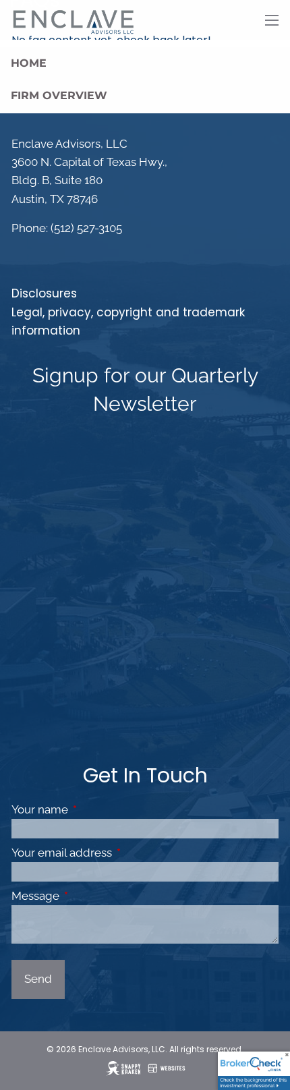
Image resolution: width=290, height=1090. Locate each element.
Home (29, 63)
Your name (95, 809)
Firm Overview (59, 95)
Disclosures (44, 293)
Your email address (117, 852)
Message (91, 895)
